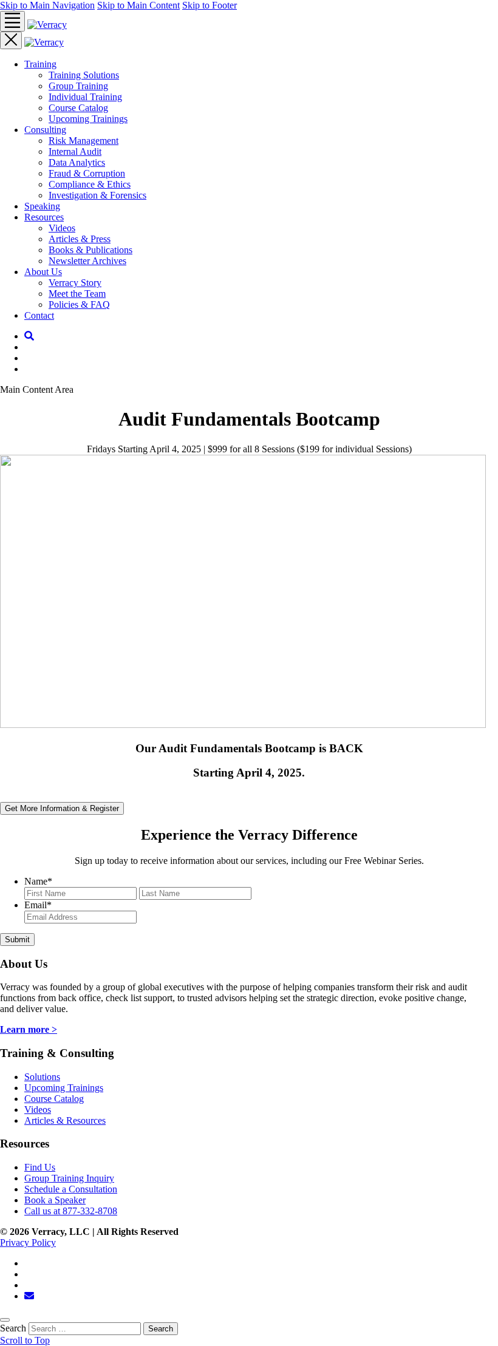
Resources (44, 217)
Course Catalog (78, 108)
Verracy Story (75, 282)
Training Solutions (84, 75)
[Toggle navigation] (11, 40)
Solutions (42, 1077)
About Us (43, 272)
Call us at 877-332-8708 (70, 1211)
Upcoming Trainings (88, 119)
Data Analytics (77, 162)
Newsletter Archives (87, 261)
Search (160, 1328)
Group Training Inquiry (69, 1178)
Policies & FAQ (79, 304)
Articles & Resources (65, 1120)
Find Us (39, 1167)
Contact (39, 315)
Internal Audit (75, 151)
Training (40, 64)
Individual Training (85, 97)
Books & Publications (90, 250)
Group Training (78, 86)
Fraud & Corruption (87, 173)
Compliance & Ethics (90, 184)
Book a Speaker (55, 1200)
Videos (62, 228)
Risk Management (83, 140)
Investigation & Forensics (97, 195)
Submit (17, 939)
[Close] (5, 1320)
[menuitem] (261, 91)
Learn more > (28, 1029)
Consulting (45, 129)
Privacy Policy (28, 1242)
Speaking (42, 206)
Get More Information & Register (62, 808)
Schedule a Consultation (70, 1189)
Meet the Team (77, 293)
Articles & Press (80, 239)
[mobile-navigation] (12, 21)
